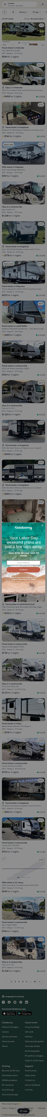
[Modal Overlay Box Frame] (23, 558)
